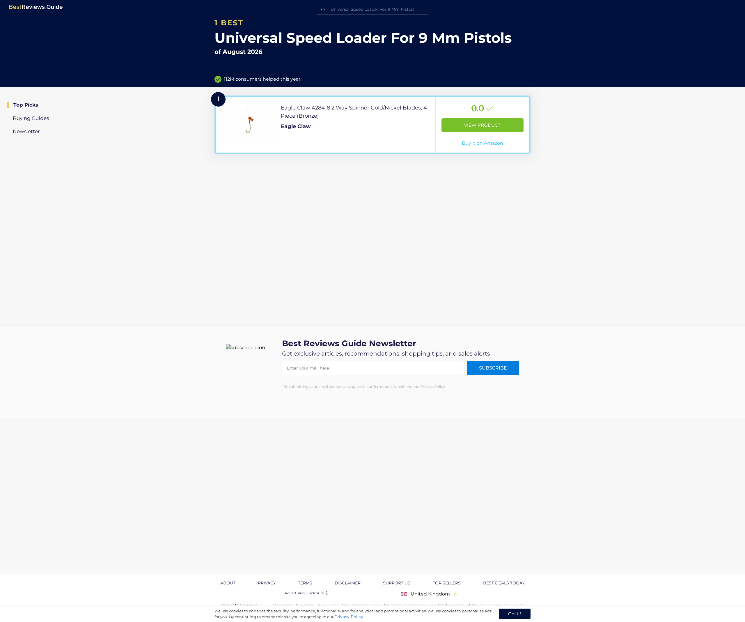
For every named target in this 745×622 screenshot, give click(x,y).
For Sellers (446, 583)
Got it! (514, 613)
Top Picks (25, 105)
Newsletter (26, 131)
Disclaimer (348, 583)
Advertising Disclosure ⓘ (306, 593)
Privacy (267, 583)
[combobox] (372, 9)
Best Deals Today (504, 583)
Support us (396, 583)
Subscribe (493, 368)
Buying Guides (31, 118)
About (227, 583)
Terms (305, 583)
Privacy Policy (348, 616)
